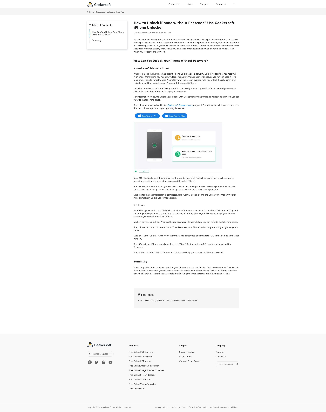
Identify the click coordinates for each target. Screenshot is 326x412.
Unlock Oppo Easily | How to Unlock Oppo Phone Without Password (169, 300)
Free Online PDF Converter (141, 352)
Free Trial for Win (149, 116)
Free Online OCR (137, 388)
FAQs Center (185, 356)
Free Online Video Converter (142, 384)
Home (91, 12)
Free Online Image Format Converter (146, 370)
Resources (221, 4)
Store (190, 4)
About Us (220, 352)
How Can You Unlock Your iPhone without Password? (108, 33)
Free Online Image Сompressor (144, 365)
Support (204, 4)
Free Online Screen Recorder (142, 375)
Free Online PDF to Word (141, 356)
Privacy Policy (160, 407)
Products (173, 4)
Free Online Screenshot (140, 379)
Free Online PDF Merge (140, 361)
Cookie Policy (174, 407)
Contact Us (221, 356)
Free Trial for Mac (177, 116)
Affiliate (234, 407)
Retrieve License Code (219, 407)
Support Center (186, 352)
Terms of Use (187, 407)
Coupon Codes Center (189, 361)
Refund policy (201, 407)
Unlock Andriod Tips (115, 12)
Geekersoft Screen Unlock (180, 105)
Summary (96, 40)
